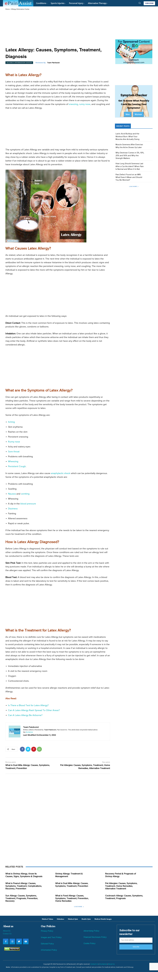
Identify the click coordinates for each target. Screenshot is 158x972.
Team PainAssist (53, 63)
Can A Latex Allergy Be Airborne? (25, 715)
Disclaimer (103, 964)
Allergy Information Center (20, 9)
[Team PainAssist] (14, 731)
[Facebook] (22, 749)
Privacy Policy (47, 931)
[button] (139, 3)
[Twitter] (28, 749)
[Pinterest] (33, 749)
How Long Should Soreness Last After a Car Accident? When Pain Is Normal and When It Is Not (130, 166)
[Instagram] (12, 941)
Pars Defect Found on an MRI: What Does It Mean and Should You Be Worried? (129, 177)
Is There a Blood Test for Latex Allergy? (28, 705)
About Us (6, 931)
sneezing (73, 104)
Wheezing (13, 461)
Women (138, 114)
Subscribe (136, 947)
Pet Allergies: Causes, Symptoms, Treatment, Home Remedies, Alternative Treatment (121, 886)
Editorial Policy (47, 943)
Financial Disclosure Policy (95, 937)
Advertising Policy (91, 931)
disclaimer (29, 732)
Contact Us (7, 934)
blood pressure (28, 504)
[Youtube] (26, 941)
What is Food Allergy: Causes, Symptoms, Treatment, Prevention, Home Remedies (72, 898)
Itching (11, 422)
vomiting (25, 494)
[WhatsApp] (39, 749)
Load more (133, 186)
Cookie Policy (89, 943)
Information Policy (49, 950)
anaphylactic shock (60, 473)
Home (7, 9)
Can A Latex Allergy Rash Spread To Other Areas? (34, 710)
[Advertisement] (57, 29)
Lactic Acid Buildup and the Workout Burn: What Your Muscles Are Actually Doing (127, 136)
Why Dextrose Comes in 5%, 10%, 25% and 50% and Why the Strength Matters (130, 155)
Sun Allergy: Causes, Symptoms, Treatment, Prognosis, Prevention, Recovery (21, 898)
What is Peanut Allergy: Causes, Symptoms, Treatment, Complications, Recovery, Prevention (23, 886)
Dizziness (13, 508)
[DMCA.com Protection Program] (11, 950)
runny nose (84, 104)
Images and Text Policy (51, 937)
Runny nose (14, 442)
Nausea (12, 494)
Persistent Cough (17, 466)
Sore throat (14, 451)
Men (128, 114)
